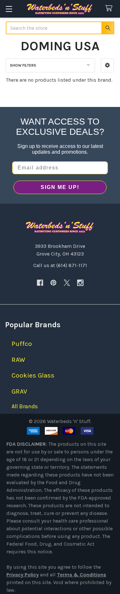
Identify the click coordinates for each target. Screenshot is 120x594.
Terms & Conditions (81, 575)
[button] (107, 65)
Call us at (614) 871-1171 (60, 265)
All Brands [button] (25, 406)
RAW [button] (18, 359)
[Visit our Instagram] (80, 283)
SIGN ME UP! (60, 187)
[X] (67, 283)
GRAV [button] (19, 391)
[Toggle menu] (9, 9)
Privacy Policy (22, 575)
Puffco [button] (22, 343)
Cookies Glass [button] (33, 375)
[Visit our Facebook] (40, 283)
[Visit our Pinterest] (53, 283)
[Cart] (110, 8)
